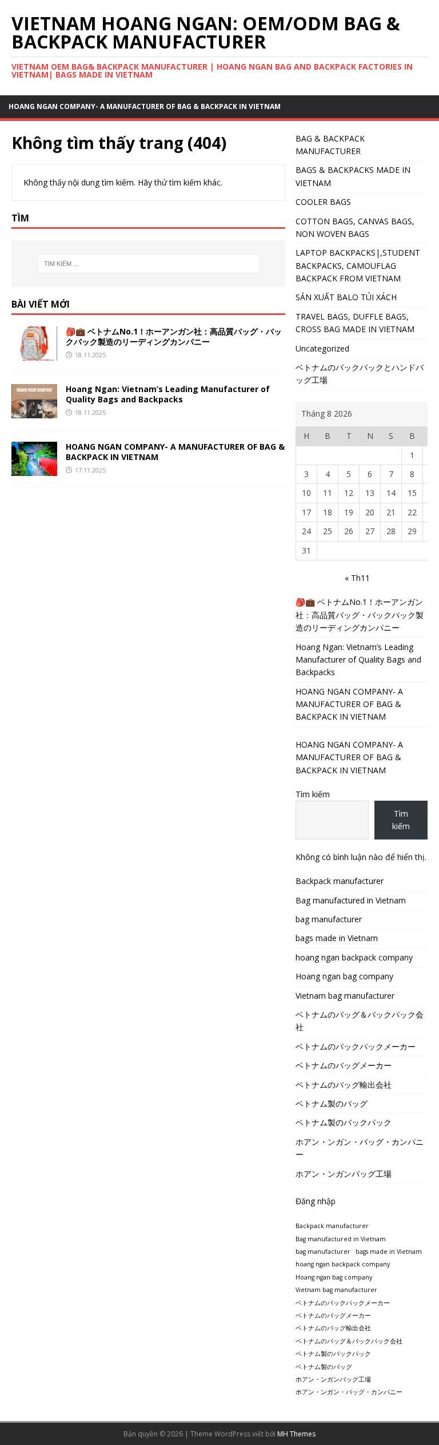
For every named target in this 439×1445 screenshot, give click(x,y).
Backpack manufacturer (340, 880)
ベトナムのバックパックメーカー (356, 1046)
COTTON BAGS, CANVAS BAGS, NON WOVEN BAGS (355, 227)
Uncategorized (322, 348)
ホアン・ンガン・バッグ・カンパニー (360, 1148)
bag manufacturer (329, 919)
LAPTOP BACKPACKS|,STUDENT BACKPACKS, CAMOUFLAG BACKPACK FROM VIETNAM (358, 265)
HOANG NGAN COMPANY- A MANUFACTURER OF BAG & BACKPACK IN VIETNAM (145, 106)
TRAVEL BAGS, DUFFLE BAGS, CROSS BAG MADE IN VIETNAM (355, 322)
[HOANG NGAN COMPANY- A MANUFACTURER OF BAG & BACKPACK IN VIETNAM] (34, 469)
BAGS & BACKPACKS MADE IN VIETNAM (353, 176)
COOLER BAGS (323, 201)
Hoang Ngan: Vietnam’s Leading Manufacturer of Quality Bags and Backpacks (168, 394)
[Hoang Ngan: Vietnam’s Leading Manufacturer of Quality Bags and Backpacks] (34, 411)
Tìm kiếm (313, 794)
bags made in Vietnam (337, 938)
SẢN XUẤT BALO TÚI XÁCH (346, 297)
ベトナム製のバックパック (344, 1122)
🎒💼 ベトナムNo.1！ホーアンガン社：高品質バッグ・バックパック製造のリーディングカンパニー (174, 336)
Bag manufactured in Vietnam (351, 900)
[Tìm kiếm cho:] (148, 263)
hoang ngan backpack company (354, 957)
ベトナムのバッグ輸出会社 (344, 1084)
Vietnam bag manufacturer (345, 995)
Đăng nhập (316, 1201)
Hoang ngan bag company (344, 976)
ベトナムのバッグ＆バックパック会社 (360, 1020)
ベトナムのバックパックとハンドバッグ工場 (360, 373)
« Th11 (357, 577)
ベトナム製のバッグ (332, 1103)
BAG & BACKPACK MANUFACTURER (330, 144)
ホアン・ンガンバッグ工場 (344, 1173)
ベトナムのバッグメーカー (344, 1065)
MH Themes (296, 1434)
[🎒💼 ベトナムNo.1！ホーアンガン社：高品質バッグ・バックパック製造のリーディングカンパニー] (34, 354)
